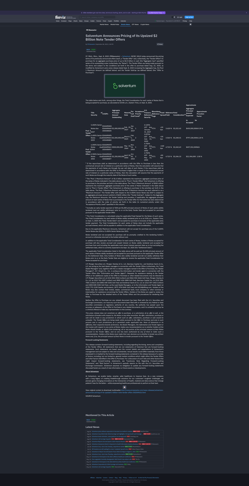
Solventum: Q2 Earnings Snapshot (101, 439)
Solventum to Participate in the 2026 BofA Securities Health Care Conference (113, 462)
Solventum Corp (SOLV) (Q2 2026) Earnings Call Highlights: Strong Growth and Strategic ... (117, 434)
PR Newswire (91, 44)
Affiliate (92, 477)
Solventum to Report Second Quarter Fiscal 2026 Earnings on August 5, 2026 (114, 451)
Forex (104, 21)
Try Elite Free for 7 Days (155, 13)
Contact (111, 477)
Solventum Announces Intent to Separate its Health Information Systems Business (115, 444)
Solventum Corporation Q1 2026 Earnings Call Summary (108, 464)
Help (190, 21)
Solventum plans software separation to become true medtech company (112, 431)
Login (180, 17)
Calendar (123, 21)
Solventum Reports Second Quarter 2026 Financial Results (108, 441)
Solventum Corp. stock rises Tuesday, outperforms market (108, 446)
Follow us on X (133, 477)
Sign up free (189, 17)
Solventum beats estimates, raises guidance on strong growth (109, 436)
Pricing (185, 21)
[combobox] (97, 17)
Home (57, 21)
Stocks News (125, 24)
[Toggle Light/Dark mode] (173, 17)
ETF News (135, 24)
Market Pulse (114, 24)
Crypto (110, 21)
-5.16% (136, 431)
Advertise (99, 477)
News (80, 21)
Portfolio (116, 21)
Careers (105, 477)
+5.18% (129, 454)
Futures (98, 21)
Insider (92, 21)
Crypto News (145, 24)
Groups (86, 21)
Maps (70, 21)
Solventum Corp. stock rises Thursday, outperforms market (108, 454)
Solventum (126, 56)
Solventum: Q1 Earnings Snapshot (101, 467)
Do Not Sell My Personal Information (148, 477)
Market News (104, 24)
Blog (116, 477)
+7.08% (128, 446)
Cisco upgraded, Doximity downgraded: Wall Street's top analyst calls (112, 459)
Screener (64, 21)
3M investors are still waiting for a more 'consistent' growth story (110, 449)
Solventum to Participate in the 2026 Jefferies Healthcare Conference (111, 456)
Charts (75, 21)
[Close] (246, 13)
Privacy (125, 477)
